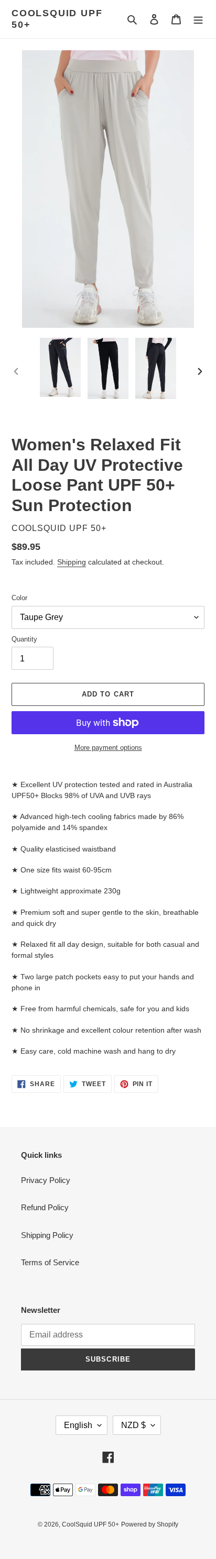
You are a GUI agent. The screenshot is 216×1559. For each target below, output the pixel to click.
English (78, 1425)
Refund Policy (45, 1207)
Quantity (24, 639)
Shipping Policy (47, 1235)
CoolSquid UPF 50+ (57, 19)
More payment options (108, 747)
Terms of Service (50, 1262)
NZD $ (133, 1425)
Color (19, 598)
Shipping (71, 562)
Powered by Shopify (149, 1524)
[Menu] (198, 19)
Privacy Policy (45, 1180)
